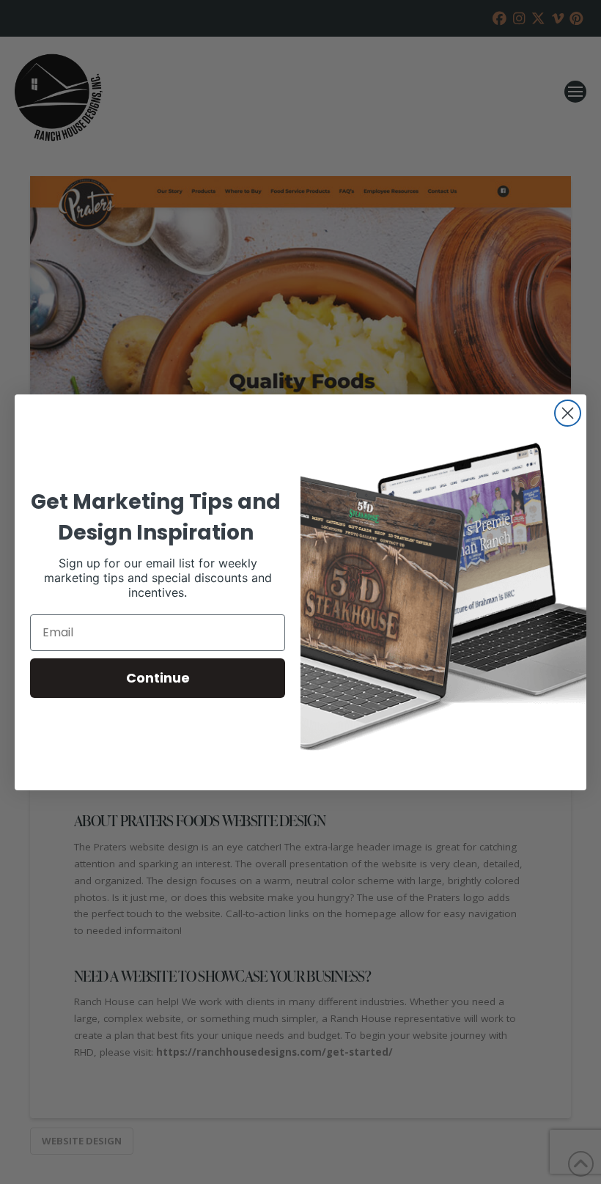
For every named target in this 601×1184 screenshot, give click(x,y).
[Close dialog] (567, 413)
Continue (158, 678)
